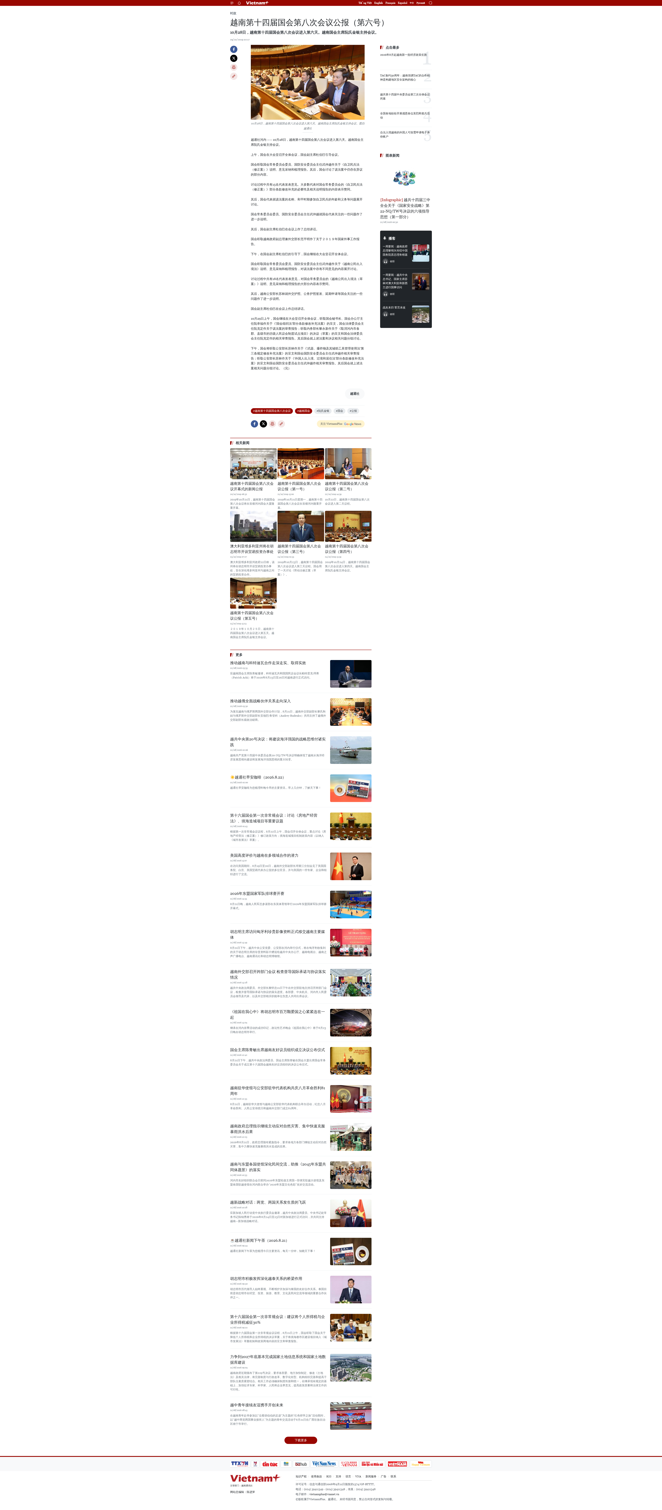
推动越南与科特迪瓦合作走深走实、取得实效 (268, 663)
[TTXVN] (239, 1464)
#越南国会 (303, 410)
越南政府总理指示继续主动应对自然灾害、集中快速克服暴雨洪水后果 (277, 1129)
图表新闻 (392, 155)
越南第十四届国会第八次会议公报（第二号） (346, 486)
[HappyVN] (421, 1464)
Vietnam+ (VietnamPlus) (257, 3)
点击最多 (392, 47)
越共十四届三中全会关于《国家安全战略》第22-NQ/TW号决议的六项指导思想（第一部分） (405, 208)
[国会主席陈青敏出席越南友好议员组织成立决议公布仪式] (351, 1061)
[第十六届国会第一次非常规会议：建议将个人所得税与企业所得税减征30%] (351, 1327)
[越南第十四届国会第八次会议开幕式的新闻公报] (253, 463)
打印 (233, 67)
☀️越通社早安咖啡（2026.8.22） (258, 777)
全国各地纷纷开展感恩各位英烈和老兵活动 (405, 115)
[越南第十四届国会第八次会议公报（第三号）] (301, 526)
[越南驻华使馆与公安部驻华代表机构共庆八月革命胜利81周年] (351, 1099)
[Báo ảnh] (397, 1464)
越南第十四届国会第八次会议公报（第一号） (299, 486)
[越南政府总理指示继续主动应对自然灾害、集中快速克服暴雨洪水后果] (351, 1137)
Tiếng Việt (365, 2)
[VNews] (255, 1464)
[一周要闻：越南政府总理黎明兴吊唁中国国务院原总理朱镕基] (420, 253)
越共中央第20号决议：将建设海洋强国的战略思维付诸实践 (278, 742)
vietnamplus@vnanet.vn (324, 1494)
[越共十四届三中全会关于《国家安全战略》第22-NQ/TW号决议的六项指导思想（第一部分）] (406, 178)
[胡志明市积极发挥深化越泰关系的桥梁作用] (351, 1289)
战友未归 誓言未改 (394, 307)
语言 (348, 1476)
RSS (328, 1476)
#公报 (353, 410)
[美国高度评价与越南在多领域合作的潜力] (351, 866)
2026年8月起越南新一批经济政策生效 (403, 54)
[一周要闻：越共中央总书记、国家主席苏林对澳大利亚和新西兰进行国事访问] (420, 281)
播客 (392, 238)
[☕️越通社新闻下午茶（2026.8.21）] (351, 1251)
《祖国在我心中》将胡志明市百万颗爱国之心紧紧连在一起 (277, 1015)
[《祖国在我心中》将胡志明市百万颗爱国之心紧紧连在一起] (351, 1022)
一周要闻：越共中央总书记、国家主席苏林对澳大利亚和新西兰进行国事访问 (395, 281)
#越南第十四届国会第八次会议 (272, 410)
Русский (421, 3)
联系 (393, 1476)
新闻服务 (371, 1476)
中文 (412, 3)
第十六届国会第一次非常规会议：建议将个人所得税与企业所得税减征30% (277, 1320)
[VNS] (324, 1464)
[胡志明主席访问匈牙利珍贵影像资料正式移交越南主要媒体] (351, 942)
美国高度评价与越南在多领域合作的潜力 (264, 855)
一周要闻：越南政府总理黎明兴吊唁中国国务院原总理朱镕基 (395, 250)
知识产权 (301, 1476)
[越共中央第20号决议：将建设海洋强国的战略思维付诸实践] (351, 750)
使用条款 (316, 1476)
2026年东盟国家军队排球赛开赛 (257, 893)
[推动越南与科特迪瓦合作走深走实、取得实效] (351, 674)
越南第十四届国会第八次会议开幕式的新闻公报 (252, 486)
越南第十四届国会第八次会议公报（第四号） (346, 549)
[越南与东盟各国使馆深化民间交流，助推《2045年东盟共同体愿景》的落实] (351, 1175)
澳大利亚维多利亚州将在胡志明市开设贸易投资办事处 (252, 549)
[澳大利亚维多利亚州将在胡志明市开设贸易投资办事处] (253, 526)
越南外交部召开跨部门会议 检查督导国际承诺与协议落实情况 (278, 975)
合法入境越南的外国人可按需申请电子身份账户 (405, 134)
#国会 (339, 410)
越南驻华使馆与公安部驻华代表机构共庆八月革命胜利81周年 (277, 1091)
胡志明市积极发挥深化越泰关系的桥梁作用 (266, 1278)
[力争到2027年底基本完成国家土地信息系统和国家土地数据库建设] (351, 1367)
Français (390, 2)
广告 (383, 1476)
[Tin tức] (270, 1464)
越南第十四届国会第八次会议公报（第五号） (252, 616)
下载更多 (301, 1440)
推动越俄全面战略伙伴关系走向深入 (260, 701)
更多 (239, 655)
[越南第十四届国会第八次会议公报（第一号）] (301, 463)
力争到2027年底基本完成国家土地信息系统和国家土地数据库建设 (278, 1360)
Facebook (233, 49)
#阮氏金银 (323, 410)
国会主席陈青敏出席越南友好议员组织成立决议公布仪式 (277, 1050)
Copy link (233, 76)
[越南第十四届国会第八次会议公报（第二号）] (348, 463)
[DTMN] (372, 1464)
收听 (392, 261)
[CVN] (349, 1464)
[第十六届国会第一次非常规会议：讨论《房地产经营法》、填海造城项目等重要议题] (351, 826)
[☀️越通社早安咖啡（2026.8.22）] (351, 788)
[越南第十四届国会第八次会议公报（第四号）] (348, 526)
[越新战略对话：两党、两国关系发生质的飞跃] (351, 1213)
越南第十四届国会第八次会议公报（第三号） (299, 549)
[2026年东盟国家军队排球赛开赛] (351, 904)
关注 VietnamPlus (331, 423)
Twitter (233, 58)
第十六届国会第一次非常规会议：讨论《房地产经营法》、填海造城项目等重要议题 (273, 818)
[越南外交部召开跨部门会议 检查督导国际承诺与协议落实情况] (351, 982)
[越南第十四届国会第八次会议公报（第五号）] (253, 593)
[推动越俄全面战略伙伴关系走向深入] (351, 712)
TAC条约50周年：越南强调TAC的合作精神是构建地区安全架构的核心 (405, 77)
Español (402, 2)
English (378, 2)
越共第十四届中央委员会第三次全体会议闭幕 (405, 96)
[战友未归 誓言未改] (420, 314)
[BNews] (286, 1464)
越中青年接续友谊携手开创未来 (256, 1405)
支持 (338, 1476)
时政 (233, 13)
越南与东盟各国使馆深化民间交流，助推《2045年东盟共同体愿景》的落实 (278, 1167)
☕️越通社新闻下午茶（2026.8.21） (259, 1240)
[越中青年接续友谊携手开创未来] (351, 1416)
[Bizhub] (301, 1464)
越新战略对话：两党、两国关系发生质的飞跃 (268, 1202)
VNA (358, 1476)
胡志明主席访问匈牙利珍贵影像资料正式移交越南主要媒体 (277, 934)
